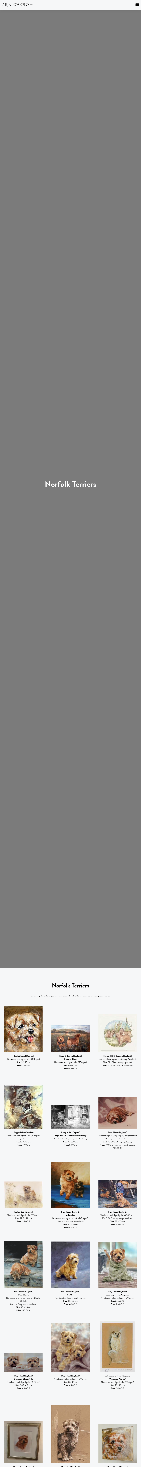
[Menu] (137, 4)
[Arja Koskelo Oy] (70, 5)
